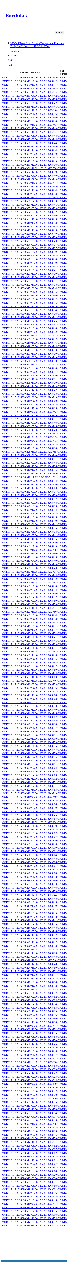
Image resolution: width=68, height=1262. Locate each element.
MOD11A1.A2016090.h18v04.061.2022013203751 (29, 782)
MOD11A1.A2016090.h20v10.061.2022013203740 (29, 233)
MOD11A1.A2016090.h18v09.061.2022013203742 (29, 331)
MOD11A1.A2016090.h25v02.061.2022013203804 (29, 767)
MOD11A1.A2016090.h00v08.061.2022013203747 (29, 727)
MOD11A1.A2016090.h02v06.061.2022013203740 (29, 175)
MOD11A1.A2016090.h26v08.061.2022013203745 (29, 713)
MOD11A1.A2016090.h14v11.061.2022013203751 (29, 1142)
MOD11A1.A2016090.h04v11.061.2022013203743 (29, 124)
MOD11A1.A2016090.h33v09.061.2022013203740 (29, 153)
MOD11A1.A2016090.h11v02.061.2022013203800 (29, 1083)
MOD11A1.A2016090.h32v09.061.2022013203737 (29, 491)
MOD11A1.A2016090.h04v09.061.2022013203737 (29, 248)
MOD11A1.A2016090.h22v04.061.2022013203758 (29, 513)
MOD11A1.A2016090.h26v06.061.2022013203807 (29, 1149)
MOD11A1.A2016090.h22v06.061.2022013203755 (29, 658)
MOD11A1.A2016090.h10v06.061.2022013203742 (29, 662)
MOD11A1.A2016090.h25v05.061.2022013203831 (29, 1167)
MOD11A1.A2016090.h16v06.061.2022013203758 (29, 1138)
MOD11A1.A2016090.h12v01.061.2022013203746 (29, 422)
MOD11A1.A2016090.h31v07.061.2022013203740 (29, 241)
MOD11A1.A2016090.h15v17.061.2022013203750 (29, 484)
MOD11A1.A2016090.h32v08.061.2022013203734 (29, 531)
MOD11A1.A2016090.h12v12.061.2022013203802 (29, 778)
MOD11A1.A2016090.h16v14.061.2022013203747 (29, 629)
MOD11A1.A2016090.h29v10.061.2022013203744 (29, 509)
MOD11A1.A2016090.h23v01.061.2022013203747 (29, 433)
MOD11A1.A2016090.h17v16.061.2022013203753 (29, 985)
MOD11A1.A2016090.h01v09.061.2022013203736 (29, 117)
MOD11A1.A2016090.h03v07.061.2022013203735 (29, 528)
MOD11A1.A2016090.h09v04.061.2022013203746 (29, 844)
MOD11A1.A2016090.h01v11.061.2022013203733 (29, 92)
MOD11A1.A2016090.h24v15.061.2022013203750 (29, 967)
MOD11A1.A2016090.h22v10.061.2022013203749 (29, 473)
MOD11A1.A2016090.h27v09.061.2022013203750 (29, 375)
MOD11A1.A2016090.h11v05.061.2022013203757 (29, 1203)
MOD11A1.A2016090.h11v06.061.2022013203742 (29, 411)
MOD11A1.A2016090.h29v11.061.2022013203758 (29, 1123)
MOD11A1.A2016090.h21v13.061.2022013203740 (29, 553)
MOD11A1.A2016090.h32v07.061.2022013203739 (29, 237)
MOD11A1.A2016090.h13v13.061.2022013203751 (29, 419)
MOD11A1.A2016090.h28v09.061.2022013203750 (29, 724)
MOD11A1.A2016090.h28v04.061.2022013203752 (29, 597)
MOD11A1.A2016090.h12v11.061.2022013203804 (29, 822)
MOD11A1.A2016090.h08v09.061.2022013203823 (29, 1069)
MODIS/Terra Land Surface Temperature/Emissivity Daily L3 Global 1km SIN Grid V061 (37, 45)
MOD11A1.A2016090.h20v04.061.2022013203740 (29, 259)
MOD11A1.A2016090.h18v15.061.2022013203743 (29, 222)
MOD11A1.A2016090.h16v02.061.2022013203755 (29, 1033)
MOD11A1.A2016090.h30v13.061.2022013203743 (29, 128)
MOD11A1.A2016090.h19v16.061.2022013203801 (29, 1189)
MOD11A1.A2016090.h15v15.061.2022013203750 (29, 1040)
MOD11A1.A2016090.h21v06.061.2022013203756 (29, 687)
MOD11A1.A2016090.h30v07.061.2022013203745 (29, 426)
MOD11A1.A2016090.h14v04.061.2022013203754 (29, 1004)
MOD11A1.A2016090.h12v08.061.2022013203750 (29, 731)
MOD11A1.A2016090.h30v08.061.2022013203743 (29, 397)
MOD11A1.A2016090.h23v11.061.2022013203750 (29, 611)
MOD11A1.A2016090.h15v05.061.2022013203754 (29, 1196)
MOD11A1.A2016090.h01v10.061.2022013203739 (29, 353)
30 (11, 64)
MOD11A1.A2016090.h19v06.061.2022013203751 (29, 648)
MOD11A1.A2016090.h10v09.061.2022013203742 (29, 88)
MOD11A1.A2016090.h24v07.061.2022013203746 (29, 887)
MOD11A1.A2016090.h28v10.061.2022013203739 (29, 520)
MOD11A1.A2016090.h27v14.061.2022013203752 (29, 633)
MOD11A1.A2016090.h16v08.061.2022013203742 (29, 317)
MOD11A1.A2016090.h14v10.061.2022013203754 (29, 1218)
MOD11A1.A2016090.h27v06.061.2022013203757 (29, 993)
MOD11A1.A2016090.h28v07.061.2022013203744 (29, 143)
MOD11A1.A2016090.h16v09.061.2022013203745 (29, 815)
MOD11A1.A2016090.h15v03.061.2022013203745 (29, 749)
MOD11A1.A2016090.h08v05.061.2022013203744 (29, 760)
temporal (14, 51)
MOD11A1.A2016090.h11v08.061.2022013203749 (29, 796)
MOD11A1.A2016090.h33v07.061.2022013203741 (29, 535)
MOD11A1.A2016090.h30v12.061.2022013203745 (29, 1044)
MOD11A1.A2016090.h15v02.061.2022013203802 (29, 1153)
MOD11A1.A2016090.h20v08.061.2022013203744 (29, 135)
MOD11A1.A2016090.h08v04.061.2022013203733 (29, 201)
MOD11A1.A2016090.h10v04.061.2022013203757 (29, 691)
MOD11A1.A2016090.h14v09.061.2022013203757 (29, 1222)
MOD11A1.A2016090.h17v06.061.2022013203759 (29, 826)
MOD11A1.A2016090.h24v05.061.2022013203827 (29, 1091)
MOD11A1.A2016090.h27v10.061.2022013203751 (29, 379)
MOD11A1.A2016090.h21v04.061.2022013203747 (29, 666)
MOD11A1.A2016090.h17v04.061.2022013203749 (29, 560)
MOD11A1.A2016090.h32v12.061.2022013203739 (29, 172)
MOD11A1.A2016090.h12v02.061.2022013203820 (29, 1178)
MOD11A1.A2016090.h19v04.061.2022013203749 (29, 938)
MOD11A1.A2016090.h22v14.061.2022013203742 (29, 390)
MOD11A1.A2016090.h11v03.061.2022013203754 (29, 1025)
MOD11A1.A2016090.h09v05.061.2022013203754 (29, 404)
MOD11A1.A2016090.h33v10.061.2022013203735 (29, 99)
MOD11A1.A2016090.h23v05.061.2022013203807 (29, 717)
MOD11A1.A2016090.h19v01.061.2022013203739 (29, 262)
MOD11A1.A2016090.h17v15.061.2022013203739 (29, 306)
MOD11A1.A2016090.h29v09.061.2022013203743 (29, 179)
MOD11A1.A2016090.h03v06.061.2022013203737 (29, 622)
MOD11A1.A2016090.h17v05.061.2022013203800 (29, 840)
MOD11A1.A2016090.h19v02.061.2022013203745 (29, 321)
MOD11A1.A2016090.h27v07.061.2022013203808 (29, 804)
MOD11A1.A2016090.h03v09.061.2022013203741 (29, 640)
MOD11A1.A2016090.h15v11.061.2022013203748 (29, 989)
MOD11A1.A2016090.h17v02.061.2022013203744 (29, 480)
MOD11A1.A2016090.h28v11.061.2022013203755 (29, 451)
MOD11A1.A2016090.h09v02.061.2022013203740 (29, 368)
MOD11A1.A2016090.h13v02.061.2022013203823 (29, 1076)
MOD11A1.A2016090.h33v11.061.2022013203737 (29, 571)
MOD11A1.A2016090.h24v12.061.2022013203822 (29, 1073)
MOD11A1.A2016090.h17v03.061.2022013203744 (29, 139)
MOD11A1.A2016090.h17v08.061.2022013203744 (29, 288)
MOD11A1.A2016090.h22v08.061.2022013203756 (29, 1185)
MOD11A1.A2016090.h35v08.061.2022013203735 (29, 291)
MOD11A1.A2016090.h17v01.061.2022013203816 (29, 1192)
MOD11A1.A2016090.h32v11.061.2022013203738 (29, 197)
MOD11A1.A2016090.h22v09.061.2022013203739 (29, 252)
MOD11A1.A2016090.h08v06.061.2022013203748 (29, 858)
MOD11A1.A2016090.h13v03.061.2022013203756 (29, 1105)
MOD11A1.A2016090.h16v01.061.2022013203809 (29, 847)
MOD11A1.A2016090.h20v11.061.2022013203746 (29, 680)
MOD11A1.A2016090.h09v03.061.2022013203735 (29, 302)
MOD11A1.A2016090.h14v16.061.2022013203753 (29, 408)
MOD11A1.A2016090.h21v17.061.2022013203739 (29, 273)
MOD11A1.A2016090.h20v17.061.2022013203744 (29, 190)
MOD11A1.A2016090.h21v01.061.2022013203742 (29, 299)
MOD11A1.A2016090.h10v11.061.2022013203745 (29, 949)
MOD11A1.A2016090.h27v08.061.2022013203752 (29, 578)
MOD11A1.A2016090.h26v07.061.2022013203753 (29, 945)
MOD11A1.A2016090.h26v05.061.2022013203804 (29, 855)
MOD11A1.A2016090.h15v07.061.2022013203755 (29, 1134)
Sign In (59, 32)
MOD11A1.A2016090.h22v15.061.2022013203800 (29, 738)
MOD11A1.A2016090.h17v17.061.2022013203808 (29, 695)
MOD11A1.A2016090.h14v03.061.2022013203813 (29, 1156)
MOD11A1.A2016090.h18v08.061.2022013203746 (29, 880)
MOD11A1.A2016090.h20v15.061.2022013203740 (29, 430)
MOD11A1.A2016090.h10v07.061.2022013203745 (29, 913)
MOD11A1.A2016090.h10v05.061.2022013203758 (29, 982)
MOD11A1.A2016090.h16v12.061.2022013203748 (29, 964)
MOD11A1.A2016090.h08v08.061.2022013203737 (29, 157)
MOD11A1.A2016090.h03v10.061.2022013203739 (29, 219)
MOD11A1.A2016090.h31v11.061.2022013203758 (29, 549)
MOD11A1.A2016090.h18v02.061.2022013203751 (29, 786)
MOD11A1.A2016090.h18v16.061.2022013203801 (29, 869)
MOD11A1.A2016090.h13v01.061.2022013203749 (29, 517)
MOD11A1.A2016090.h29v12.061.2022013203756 (29, 1102)
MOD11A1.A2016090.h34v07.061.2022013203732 (29, 212)
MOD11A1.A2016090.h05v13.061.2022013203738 (29, 495)
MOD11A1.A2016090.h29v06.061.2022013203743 (29, 618)
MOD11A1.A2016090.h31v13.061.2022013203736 (29, 655)
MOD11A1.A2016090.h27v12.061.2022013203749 (29, 709)
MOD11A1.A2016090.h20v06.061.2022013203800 (29, 873)
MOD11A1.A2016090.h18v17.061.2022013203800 (29, 488)
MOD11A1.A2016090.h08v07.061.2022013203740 (29, 568)
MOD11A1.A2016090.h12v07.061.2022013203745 (29, 757)
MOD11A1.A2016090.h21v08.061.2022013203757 (29, 811)
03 (11, 60)
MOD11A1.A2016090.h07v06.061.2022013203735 (29, 546)
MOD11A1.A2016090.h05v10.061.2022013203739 (29, 382)
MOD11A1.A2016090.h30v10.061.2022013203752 (29, 1029)
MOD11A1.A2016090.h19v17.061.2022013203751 (29, 975)
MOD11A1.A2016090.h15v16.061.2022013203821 (29, 1225)
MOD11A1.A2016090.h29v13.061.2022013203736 (29, 466)
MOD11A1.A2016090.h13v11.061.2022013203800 (29, 1098)
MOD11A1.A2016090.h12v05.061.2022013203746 (29, 931)
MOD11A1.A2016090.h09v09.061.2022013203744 (29, 615)
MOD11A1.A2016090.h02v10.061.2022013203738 (29, 284)
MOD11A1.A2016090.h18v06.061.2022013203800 (29, 400)
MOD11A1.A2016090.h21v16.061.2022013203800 (29, 677)
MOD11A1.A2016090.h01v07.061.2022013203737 (29, 266)
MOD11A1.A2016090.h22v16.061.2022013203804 (29, 1000)
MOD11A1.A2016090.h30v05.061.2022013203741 (29, 324)
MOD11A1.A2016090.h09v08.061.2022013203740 (29, 586)
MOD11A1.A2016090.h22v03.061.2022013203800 (29, 593)
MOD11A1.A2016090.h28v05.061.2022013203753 (29, 506)
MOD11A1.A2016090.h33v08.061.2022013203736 (29, 313)
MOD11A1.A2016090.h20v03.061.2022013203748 (29, 956)
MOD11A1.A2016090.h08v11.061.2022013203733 (29, 651)
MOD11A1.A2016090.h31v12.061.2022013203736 (29, 164)
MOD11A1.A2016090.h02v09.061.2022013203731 (29, 459)
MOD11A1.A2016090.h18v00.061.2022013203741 (29, 637)
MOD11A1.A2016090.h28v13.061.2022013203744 (29, 673)
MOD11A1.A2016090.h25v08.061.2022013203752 (29, 1145)
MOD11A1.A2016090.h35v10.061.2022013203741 (29, 106)
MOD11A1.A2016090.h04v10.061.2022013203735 (29, 77)
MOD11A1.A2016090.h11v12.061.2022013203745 (29, 702)
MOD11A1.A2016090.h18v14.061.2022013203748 (29, 564)
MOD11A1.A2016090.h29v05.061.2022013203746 (29, 1018)
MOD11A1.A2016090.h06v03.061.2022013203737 (29, 244)
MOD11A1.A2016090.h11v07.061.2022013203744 (29, 895)
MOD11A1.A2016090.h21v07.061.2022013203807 (29, 1163)
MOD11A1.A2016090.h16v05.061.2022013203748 (29, 927)
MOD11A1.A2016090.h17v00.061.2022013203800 (29, 542)
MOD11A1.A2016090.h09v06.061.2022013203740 (29, 455)
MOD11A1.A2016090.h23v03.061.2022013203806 (29, 862)
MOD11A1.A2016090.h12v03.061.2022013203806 (29, 1214)
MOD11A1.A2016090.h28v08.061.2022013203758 (29, 1036)
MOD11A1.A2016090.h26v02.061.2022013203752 (29, 996)
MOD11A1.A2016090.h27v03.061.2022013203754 (29, 589)
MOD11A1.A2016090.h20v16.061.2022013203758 (29, 829)
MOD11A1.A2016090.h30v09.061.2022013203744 (29, 502)
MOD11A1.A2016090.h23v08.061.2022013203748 (29, 876)
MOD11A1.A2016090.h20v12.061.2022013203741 (29, 204)
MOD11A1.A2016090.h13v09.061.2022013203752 (29, 971)
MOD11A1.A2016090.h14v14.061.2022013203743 (29, 386)
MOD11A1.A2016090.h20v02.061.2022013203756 (29, 1014)
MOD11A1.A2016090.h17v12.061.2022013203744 (29, 150)
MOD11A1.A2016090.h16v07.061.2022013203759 (29, 1131)
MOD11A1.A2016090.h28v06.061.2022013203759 (29, 753)
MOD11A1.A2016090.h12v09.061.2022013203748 (29, 898)
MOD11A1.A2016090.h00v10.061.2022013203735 (29, 186)
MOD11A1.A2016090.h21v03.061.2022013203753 (29, 884)
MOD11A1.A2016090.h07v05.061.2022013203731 (29, 281)
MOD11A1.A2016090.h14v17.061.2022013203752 (29, 935)
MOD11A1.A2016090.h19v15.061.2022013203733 (29, 230)
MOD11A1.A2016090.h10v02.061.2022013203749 (29, 793)
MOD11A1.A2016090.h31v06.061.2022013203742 (29, 95)
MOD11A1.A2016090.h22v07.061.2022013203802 (29, 851)
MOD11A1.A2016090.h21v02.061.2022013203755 (29, 1211)
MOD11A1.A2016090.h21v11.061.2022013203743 (29, 335)
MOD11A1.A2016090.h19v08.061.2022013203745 (29, 161)
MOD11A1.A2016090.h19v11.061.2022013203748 (29, 960)
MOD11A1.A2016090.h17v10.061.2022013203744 (29, 575)
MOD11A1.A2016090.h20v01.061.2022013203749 (29, 902)
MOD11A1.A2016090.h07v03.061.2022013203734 (29, 310)
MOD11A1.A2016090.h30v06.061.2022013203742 (29, 524)
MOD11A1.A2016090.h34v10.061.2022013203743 (29, 277)
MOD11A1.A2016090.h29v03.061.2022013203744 (29, 462)
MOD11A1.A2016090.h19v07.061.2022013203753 (29, 350)
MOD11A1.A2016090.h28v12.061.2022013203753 (29, 742)
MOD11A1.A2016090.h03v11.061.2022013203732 (29, 582)
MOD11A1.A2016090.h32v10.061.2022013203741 (29, 84)
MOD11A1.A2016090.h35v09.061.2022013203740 (29, 215)
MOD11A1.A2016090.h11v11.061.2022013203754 (29, 477)
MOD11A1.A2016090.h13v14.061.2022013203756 (29, 953)
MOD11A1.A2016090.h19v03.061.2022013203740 (29, 121)
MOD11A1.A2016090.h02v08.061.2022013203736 (29, 113)
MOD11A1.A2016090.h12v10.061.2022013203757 (29, 909)
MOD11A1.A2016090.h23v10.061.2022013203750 (29, 669)
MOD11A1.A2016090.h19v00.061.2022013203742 (29, 81)
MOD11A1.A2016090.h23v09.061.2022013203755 (29, 1047)
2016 (13, 55)
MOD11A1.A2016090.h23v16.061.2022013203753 (29, 789)
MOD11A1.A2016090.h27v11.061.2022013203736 (29, 110)
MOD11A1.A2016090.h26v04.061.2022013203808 (29, 1171)
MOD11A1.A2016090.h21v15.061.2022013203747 (29, 942)
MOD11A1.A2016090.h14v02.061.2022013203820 (29, 1094)
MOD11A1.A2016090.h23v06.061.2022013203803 (29, 698)
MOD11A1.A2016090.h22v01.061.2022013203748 (29, 720)
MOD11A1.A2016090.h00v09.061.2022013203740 (29, 328)
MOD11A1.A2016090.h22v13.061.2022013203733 (29, 644)
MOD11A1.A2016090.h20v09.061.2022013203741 (29, 270)
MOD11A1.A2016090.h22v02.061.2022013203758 (29, 604)
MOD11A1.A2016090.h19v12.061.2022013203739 (29, 146)
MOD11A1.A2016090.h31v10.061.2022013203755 (29, 1011)
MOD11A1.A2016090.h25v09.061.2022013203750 (29, 706)
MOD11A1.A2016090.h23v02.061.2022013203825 (29, 1087)
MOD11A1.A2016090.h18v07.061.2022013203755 (29, 818)
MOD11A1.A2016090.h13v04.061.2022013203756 (29, 924)
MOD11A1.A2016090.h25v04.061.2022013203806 (29, 775)
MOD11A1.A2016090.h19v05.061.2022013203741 (29, 626)
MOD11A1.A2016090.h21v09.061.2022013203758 (29, 1065)
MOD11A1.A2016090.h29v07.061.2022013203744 (29, 346)
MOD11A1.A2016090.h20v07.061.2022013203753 (29, 684)
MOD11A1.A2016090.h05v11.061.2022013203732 (29, 132)
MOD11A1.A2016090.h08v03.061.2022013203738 (29, 361)
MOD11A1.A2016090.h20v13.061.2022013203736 (29, 295)
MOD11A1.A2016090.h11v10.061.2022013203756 (29, 1062)
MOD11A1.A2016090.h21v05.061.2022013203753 (29, 1007)
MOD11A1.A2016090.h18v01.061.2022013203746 (29, 1051)
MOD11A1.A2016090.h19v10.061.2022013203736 (29, 539)
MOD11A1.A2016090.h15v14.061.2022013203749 (29, 905)
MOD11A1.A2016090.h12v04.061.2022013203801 (29, 866)
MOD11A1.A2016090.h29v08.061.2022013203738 (29, 393)
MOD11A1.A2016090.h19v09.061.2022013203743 (29, 193)
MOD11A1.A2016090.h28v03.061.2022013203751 (29, 735)
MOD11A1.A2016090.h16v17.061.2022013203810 (29, 1207)
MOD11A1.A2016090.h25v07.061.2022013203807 (29, 833)
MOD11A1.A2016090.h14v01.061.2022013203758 (29, 916)
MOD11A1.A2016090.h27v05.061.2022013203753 (29, 891)
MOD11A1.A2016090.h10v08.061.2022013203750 (29, 448)
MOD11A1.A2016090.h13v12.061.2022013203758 (29, 1109)
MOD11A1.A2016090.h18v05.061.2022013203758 (29, 444)
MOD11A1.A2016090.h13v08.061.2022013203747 (29, 1054)
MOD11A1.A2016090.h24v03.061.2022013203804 (29, 771)
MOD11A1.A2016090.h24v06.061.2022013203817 (29, 1116)
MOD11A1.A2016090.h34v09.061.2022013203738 (29, 255)
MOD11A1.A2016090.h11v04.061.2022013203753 (29, 440)
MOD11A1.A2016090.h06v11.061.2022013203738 (29, 168)
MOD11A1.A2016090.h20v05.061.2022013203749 (29, 807)
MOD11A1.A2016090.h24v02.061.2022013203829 (29, 1120)
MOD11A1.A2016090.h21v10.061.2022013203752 (29, 978)
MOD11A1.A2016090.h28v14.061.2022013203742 (29, 920)
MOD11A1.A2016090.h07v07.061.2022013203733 (29, 208)
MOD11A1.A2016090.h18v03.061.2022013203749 (29, 557)
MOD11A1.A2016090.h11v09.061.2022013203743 (29, 437)
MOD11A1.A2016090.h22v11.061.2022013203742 (29, 364)
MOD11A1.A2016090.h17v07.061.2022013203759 (29, 600)
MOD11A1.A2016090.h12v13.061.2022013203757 (29, 1058)
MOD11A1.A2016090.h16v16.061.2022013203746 (29, 342)
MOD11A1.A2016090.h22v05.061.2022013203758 (29, 1127)
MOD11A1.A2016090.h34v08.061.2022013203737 (29, 499)
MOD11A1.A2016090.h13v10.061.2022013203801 (29, 1160)
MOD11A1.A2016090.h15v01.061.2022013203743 (29, 226)
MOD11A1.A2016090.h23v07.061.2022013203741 (29, 371)
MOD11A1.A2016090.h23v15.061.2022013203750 (29, 1022)
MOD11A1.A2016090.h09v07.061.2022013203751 (29, 1182)
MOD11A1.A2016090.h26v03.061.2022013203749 (29, 357)
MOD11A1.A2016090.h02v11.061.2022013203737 (29, 182)
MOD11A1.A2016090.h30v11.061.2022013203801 (29, 608)
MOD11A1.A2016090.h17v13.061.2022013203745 (29, 415)
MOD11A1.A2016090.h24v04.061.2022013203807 (29, 836)
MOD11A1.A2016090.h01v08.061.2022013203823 (29, 1200)
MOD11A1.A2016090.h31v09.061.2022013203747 (29, 339)
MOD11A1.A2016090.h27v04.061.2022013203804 (29, 800)
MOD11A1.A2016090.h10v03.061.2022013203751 (29, 764)
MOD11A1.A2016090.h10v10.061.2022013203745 (29, 470)
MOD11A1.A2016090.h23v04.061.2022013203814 (29, 1080)
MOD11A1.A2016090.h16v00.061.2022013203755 (29, 746)
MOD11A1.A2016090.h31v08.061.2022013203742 (29, 103)
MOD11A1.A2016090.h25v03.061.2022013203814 (29, 1113)
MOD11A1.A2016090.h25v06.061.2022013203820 (29, 1174)
